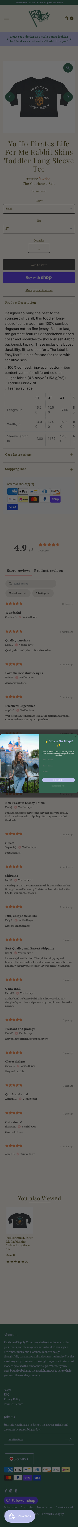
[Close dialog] (76, 736)
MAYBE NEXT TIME (58, 786)
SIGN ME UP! (58, 780)
